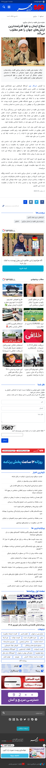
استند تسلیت (38, 641)
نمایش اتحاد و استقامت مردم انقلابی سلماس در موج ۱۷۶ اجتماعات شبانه (23, 491)
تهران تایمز (6, 657)
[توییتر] (24, 719)
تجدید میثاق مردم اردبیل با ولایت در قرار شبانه (27, 476)
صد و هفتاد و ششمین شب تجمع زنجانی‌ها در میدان (25, 502)
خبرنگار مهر (33, 86)
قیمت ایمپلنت (38, 649)
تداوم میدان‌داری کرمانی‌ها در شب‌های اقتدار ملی (26, 485)
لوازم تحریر (24, 634)
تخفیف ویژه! (14, 755)
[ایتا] (10, 719)
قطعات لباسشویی (24, 649)
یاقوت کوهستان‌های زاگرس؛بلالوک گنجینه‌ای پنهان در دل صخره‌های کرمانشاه (24, 533)
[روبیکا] (21, 719)
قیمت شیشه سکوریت (10, 634)
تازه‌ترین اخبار (39, 472)
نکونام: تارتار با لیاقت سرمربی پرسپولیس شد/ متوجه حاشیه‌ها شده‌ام (22, 568)
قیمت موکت (16, 637)
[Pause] (5, 254)
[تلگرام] (36, 719)
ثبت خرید (23, 268)
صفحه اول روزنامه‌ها (36, 591)
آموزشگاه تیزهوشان (9, 649)
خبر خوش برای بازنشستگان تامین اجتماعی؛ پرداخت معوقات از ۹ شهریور (22, 547)
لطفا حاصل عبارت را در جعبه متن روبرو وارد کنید (28, 431)
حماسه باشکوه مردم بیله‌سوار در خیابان (29, 481)
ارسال (5, 440)
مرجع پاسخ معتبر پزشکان (33, 645)
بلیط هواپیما (39, 653)
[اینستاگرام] (28, 719)
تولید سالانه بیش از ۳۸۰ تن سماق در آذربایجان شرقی (24, 553)
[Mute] (8, 254)
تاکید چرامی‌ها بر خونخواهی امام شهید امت (28, 506)
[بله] (32, 719)
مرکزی (35, 16)
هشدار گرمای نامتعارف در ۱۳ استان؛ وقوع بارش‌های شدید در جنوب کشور (22, 575)
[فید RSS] (17, 719)
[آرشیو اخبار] (13, 719)
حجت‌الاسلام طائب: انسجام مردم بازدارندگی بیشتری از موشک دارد (22, 512)
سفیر (41, 637)
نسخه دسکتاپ (23, 728)
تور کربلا (5, 637)
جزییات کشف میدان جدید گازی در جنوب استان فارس (24, 586)
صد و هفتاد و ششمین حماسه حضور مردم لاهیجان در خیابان (22, 518)
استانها (41, 16)
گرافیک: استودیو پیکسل (15, 764)
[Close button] (44, 745)
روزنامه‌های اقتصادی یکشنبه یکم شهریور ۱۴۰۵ (26, 625)
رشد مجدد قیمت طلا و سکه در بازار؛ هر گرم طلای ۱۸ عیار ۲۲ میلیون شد (22, 540)
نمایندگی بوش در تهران (25, 653)
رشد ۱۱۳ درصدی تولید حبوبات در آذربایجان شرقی (26, 558)
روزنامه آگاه (23, 661)
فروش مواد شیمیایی (11, 645)
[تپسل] (3, 230)
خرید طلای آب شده (30, 637)
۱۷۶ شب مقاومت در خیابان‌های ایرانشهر (29, 523)
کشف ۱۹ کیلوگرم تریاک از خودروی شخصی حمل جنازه (25, 562)
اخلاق (17, 221)
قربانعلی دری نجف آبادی (35, 217)
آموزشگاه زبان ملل (8, 653)
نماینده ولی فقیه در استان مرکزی (32, 221)
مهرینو (17, 657)
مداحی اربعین (24, 641)
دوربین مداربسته (9, 641)
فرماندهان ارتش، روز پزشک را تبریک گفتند (28, 581)
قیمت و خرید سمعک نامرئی (33, 657)
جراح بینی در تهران (37, 634)
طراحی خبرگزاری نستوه (33, 764)
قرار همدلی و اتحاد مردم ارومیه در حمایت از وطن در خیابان (23, 497)
